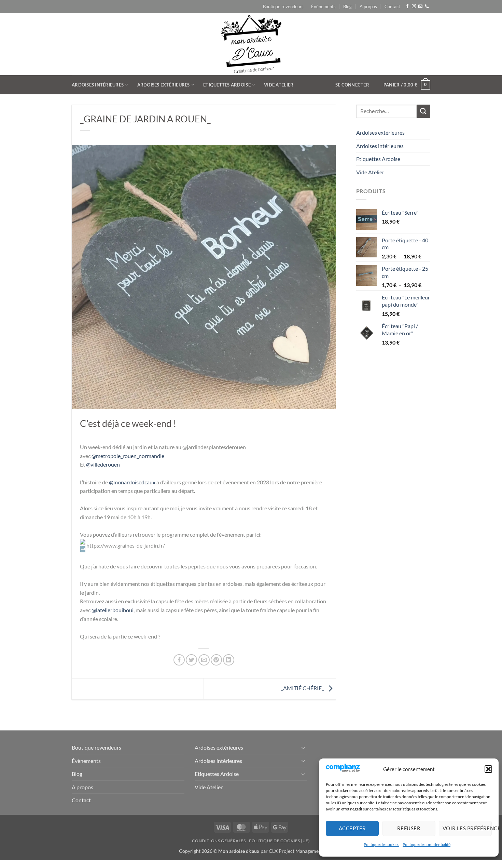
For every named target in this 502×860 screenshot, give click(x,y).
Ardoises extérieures (163, 85)
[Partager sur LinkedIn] (228, 660)
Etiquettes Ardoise (227, 85)
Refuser (408, 828)
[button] (488, 769)
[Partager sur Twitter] (191, 660)
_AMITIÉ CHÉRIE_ (303, 688)
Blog (347, 6)
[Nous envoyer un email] (420, 6)
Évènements (323, 6)
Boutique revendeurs (283, 6)
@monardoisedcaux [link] (132, 482)
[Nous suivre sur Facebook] (407, 6)
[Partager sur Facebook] (179, 660)
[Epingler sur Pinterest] (216, 660)
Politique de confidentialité (426, 844)
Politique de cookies (381, 844)
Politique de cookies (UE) (279, 840)
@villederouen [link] (103, 464)
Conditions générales (219, 840)
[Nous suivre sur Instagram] (414, 6)
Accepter (352, 828)
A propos (368, 6)
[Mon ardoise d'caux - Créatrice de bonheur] (251, 44)
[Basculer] (303, 747)
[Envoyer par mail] (204, 660)
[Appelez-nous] (427, 6)
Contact (392, 6)
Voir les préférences (467, 828)
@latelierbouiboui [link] (113, 610)
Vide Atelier (278, 85)
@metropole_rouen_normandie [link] (128, 456)
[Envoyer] (423, 111)
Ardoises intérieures (98, 85)
